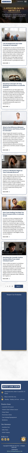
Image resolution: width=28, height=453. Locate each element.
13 (12, 286)
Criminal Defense (7, 253)
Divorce (23, 80)
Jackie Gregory (6, 432)
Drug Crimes (5, 412)
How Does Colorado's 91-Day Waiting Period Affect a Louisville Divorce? (14, 85)
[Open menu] (25, 1)
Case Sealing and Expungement (18, 208)
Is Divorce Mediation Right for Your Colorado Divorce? (13, 171)
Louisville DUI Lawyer (8, 407)
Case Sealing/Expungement (9, 417)
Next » (18, 286)
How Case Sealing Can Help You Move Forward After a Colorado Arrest (13, 214)
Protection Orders (7, 415)
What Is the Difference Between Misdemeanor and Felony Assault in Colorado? (14, 129)
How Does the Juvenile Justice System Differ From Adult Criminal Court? (13, 259)
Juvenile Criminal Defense (16, 253)
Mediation (23, 167)
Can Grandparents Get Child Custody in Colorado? (12, 44)
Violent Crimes (22, 123)
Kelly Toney (5, 430)
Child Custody (22, 39)
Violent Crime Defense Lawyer (10, 409)
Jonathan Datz (6, 427)
